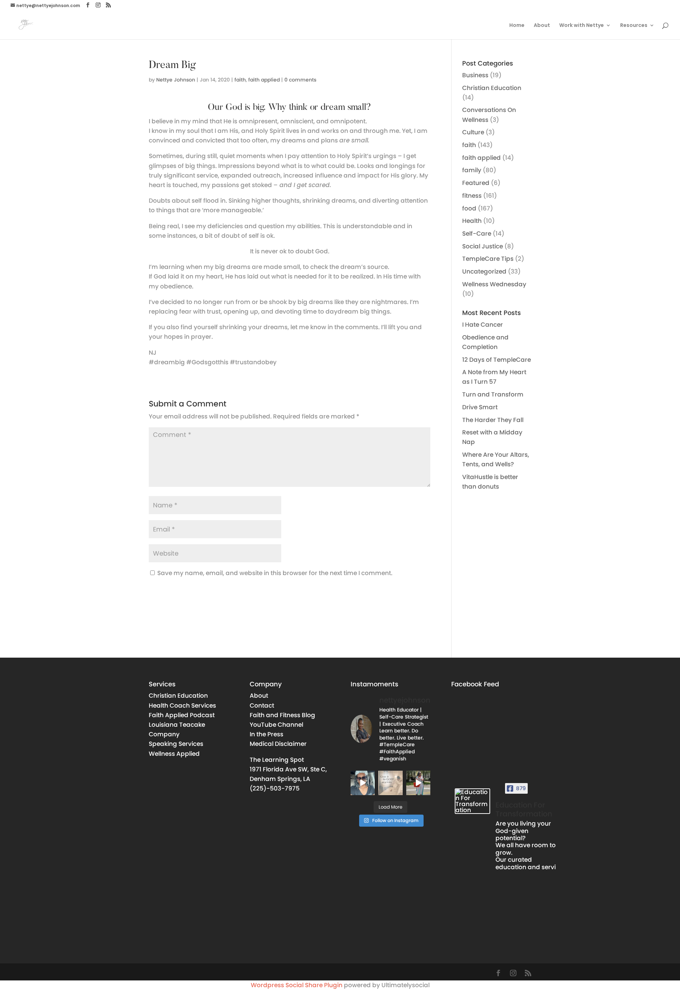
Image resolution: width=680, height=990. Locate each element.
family (471, 170)
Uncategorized (484, 271)
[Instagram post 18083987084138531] (390, 783)
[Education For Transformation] (472, 801)
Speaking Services (176, 743)
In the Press (266, 734)
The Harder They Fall (492, 420)
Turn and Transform (492, 394)
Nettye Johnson (175, 79)
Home (517, 26)
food (469, 208)
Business (475, 75)
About (542, 26)
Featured (475, 183)
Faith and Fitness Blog (282, 715)
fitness (472, 195)
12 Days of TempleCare (496, 359)
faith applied (264, 79)
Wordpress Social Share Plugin (297, 985)
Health (472, 220)
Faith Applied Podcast (182, 715)
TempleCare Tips (488, 258)
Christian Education (491, 88)
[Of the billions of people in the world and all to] (418, 783)
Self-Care (476, 233)
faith (240, 79)
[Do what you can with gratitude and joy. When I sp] (363, 783)
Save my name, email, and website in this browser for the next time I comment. (274, 573)
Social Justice (482, 246)
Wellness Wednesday (494, 284)
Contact (262, 705)
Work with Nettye (581, 26)
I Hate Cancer (482, 324)
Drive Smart (480, 407)
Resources (633, 26)
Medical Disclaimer (278, 743)
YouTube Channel (276, 724)
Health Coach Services (182, 705)
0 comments (300, 79)
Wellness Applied (174, 753)
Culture (473, 132)
